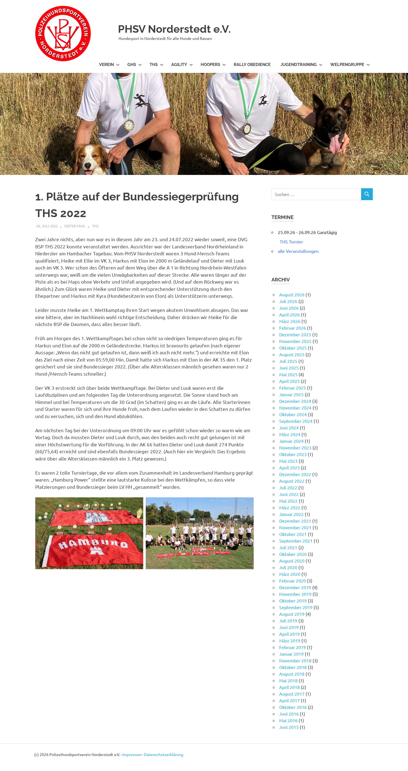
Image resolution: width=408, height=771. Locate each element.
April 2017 (289, 700)
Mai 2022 (288, 500)
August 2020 (291, 560)
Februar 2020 (292, 580)
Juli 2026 (288, 301)
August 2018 (291, 673)
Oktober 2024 (293, 414)
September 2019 (296, 607)
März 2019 (289, 640)
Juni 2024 (289, 427)
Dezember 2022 (295, 474)
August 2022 (291, 481)
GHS (131, 64)
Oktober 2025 (293, 347)
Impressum (132, 754)
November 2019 (295, 594)
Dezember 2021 (295, 520)
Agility (179, 64)
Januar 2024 (291, 441)
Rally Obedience (252, 64)
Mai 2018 (288, 680)
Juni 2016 (289, 713)
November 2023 (295, 447)
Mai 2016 (288, 720)
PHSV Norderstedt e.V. (174, 29)
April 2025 (289, 381)
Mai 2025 (288, 374)
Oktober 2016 (293, 707)
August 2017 (291, 693)
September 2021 (296, 540)
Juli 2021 (288, 547)
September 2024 (296, 421)
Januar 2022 (291, 514)
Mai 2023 (288, 461)
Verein (106, 64)
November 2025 (295, 341)
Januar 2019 (291, 654)
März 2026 (289, 321)
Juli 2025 (288, 361)
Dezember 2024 (295, 401)
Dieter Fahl (74, 225)
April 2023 (289, 467)
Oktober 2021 (293, 534)
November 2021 (295, 527)
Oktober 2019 (293, 600)
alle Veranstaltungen (298, 251)
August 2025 (291, 354)
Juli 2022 (288, 487)
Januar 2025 (291, 394)
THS (154, 64)
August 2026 (291, 294)
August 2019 (291, 614)
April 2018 (289, 687)
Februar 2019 (292, 647)
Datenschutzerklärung (163, 754)
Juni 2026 (289, 308)
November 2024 (295, 407)
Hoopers (210, 64)
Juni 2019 (289, 627)
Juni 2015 (289, 727)
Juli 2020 (288, 567)
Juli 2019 (288, 620)
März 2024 (289, 434)
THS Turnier (291, 241)
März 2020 (289, 574)
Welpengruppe (347, 64)
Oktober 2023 (293, 454)
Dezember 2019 (295, 587)
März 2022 (289, 507)
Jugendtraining (299, 64)
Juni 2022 (289, 494)
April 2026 (289, 314)
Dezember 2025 (295, 334)
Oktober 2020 (293, 554)
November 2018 (295, 660)
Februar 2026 (292, 327)
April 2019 (289, 634)
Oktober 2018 (293, 667)
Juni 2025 (289, 367)
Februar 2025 (292, 387)
